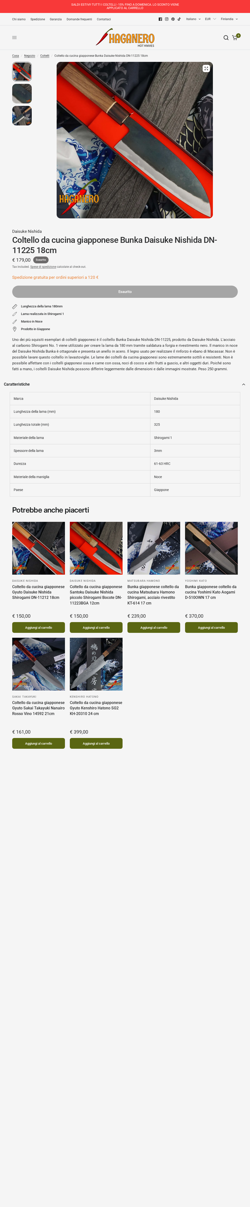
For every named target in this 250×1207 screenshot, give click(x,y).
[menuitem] (20, 19)
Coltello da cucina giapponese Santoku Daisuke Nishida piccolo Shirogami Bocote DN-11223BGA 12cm (96, 594)
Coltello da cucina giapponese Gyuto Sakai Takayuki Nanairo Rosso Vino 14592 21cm (38, 708)
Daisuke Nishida (27, 231)
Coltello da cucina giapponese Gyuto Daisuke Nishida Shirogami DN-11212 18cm (38, 592)
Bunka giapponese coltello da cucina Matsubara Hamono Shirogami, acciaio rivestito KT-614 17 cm (153, 594)
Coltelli (44, 55)
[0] (234, 37)
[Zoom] (206, 68)
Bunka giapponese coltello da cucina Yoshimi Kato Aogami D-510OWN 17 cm (211, 592)
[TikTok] (179, 19)
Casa (15, 55)
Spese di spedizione (43, 266)
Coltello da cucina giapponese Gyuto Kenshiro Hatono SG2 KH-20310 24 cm (96, 708)
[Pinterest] (173, 19)
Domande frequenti (79, 19)
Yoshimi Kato (196, 580)
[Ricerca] (226, 37)
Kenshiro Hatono (84, 696)
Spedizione (38, 19)
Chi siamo (19, 19)
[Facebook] (160, 19)
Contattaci (104, 19)
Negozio (29, 55)
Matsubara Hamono (143, 580)
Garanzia (56, 19)
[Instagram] (167, 19)
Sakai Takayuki (24, 696)
